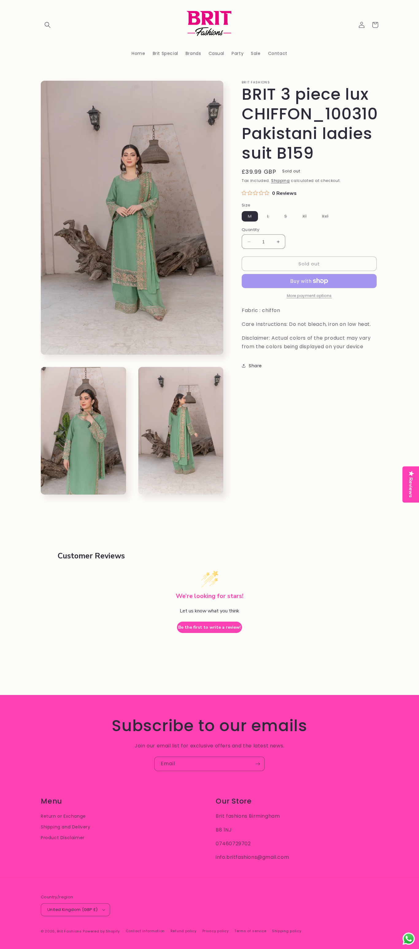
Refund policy (184, 930)
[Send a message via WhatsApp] (409, 939)
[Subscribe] (257, 764)
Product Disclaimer (63, 838)
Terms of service (250, 930)
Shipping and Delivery (65, 827)
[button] (47, 25)
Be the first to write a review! (209, 627)
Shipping (280, 180)
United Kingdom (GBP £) (72, 909)
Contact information (145, 930)
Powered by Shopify (101, 931)
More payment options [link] (309, 295)
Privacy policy (215, 930)
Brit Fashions (69, 931)
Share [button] (255, 366)
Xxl (328, 217)
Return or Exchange (63, 816)
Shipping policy (287, 930)
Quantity (250, 230)
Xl (307, 217)
